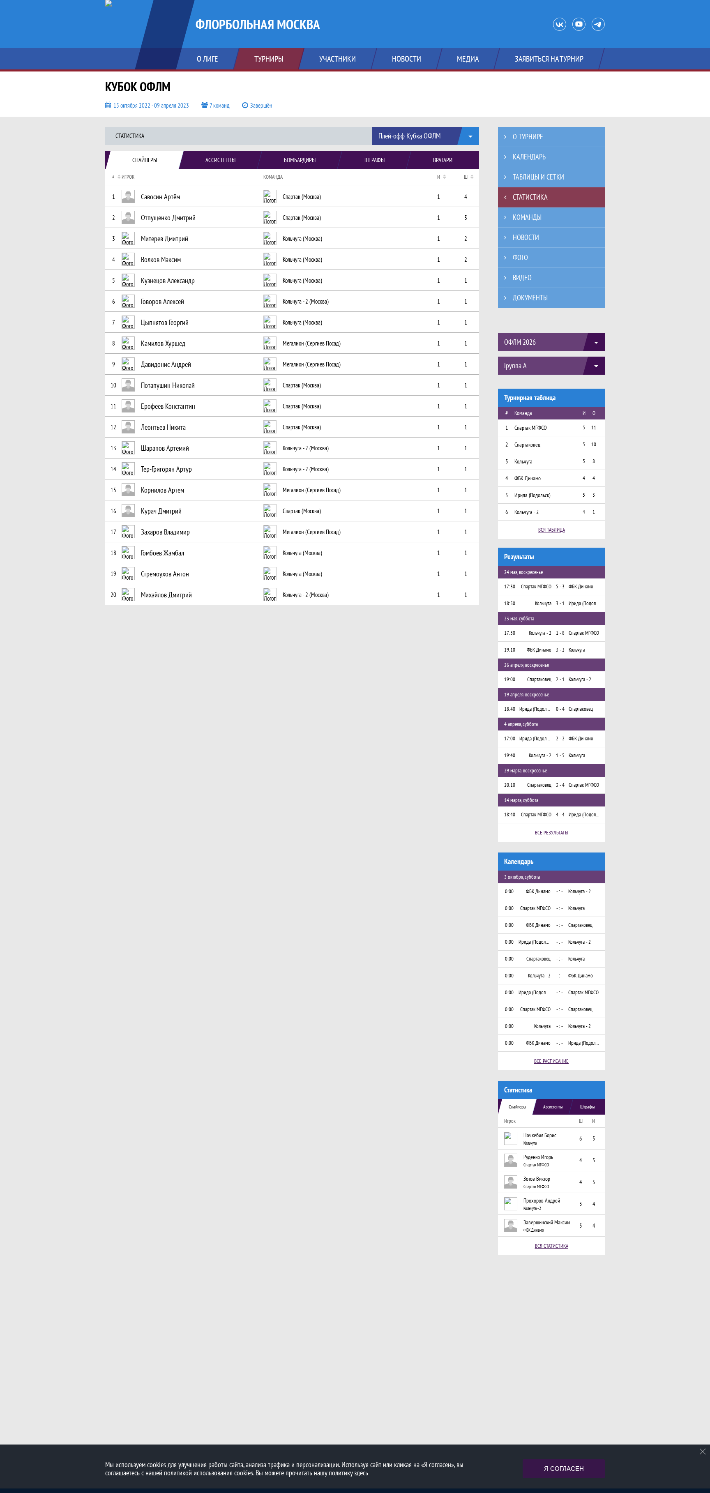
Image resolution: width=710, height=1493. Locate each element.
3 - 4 (560, 784)
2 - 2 (560, 738)
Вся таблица (551, 529)
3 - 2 (560, 649)
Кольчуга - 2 (532, 1208)
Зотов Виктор (536, 1178)
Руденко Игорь (538, 1157)
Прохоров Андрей (541, 1200)
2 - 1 (560, 679)
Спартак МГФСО (536, 1165)
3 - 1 (560, 603)
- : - (559, 891)
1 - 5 (560, 755)
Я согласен (564, 1468)
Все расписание (551, 1061)
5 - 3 (560, 586)
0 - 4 (560, 708)
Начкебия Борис (539, 1135)
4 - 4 (560, 814)
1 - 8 (560, 632)
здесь (361, 1472)
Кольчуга (530, 1143)
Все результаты (551, 832)
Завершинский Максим (546, 1222)
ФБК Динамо (533, 1230)
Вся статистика (551, 1245)
